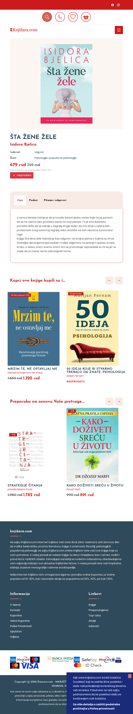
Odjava (14, 637)
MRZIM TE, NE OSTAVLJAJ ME (32, 369)
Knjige (92, 605)
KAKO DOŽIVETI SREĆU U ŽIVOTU (94, 485)
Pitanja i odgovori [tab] (55, 200)
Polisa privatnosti (21, 626)
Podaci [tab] (33, 200)
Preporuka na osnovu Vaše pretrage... (47, 402)
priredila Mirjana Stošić (20, 489)
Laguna (38, 152)
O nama (15, 605)
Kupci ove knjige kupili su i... (37, 281)
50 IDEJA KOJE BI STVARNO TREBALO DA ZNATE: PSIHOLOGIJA (95, 370)
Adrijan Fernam (75, 375)
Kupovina (16, 615)
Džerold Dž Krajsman (19, 372)
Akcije (92, 621)
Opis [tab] (20, 200)
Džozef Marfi (73, 489)
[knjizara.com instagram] (118, 5)
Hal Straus (37, 372)
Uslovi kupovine (20, 621)
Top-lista (95, 615)
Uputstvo (16, 631)
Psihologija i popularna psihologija (55, 158)
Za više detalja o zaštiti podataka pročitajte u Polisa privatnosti (96, 706)
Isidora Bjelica (23, 145)
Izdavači (94, 626)
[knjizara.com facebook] (112, 5)
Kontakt (15, 610)
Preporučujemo (98, 610)
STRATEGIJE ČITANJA (25, 485)
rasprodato (23, 175)
